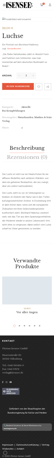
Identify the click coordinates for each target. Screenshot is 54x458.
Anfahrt (20, 448)
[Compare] (47, 86)
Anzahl (7, 75)
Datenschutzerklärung (27, 444)
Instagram (32, 6)
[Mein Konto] (50, 5)
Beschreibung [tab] (27, 148)
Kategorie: (8, 107)
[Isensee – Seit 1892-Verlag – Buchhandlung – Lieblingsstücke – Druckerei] (18, 5)
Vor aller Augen (27, 312)
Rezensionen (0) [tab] (27, 157)
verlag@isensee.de (12, 372)
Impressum (7, 444)
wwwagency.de (10, 428)
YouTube (11, 382)
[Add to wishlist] (38, 86)
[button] (5, 453)
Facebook (31, 4)
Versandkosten (14, 48)
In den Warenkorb (18, 86)
